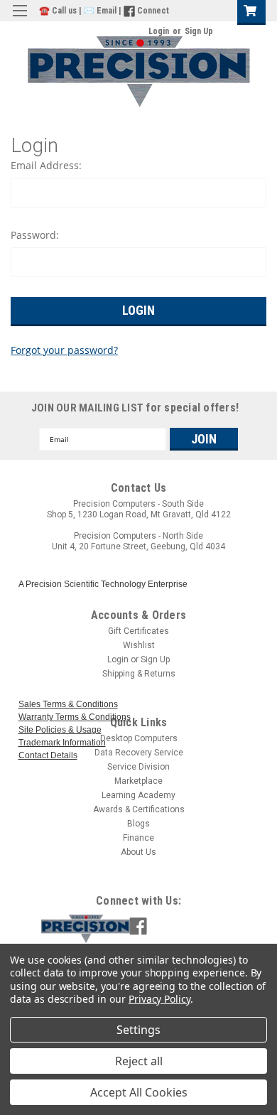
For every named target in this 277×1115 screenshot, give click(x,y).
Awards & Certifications (139, 809)
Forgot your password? (64, 350)
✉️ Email (100, 11)
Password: (35, 235)
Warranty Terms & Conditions (74, 717)
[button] (149, 929)
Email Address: (46, 165)
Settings (138, 1030)
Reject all (139, 1061)
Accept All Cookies (139, 1092)
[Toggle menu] (19, 19)
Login (158, 31)
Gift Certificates (138, 631)
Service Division (138, 767)
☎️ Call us (59, 11)
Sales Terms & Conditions (68, 704)
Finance (138, 838)
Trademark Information (62, 743)
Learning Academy (138, 795)
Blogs (138, 824)
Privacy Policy (159, 999)
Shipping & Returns (138, 674)
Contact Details (47, 755)
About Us (138, 852)
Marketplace (138, 781)
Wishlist (139, 645)
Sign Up (199, 31)
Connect (153, 11)
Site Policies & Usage (60, 730)
